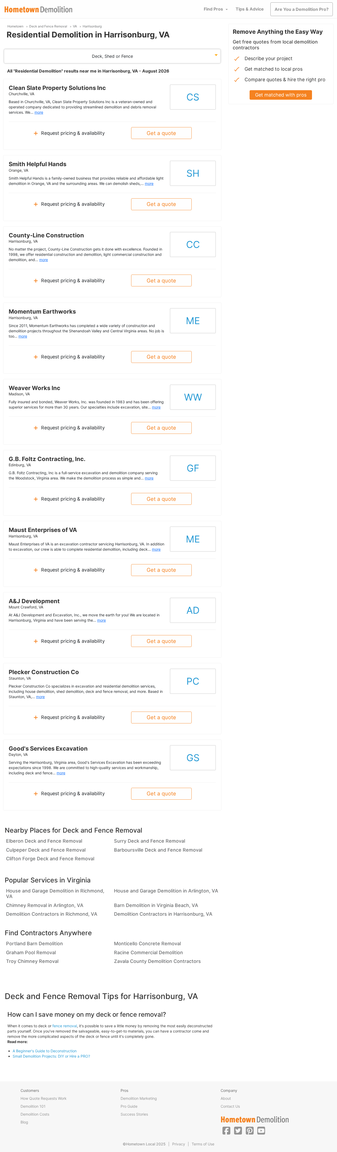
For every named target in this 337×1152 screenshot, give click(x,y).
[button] (226, 1130)
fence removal (64, 1026)
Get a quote (161, 133)
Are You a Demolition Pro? (302, 9)
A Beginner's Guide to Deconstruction (45, 1051)
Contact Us (230, 1106)
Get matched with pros (280, 95)
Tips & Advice (250, 9)
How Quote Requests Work (44, 1098)
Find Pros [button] (213, 9)
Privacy (178, 1144)
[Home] (38, 9)
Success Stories (134, 1114)
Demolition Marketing (139, 1098)
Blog (24, 1122)
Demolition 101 (33, 1106)
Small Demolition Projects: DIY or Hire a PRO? (51, 1056)
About (226, 1098)
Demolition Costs (35, 1114)
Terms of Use (203, 1144)
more (38, 112)
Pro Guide (129, 1106)
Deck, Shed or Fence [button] (112, 56)
